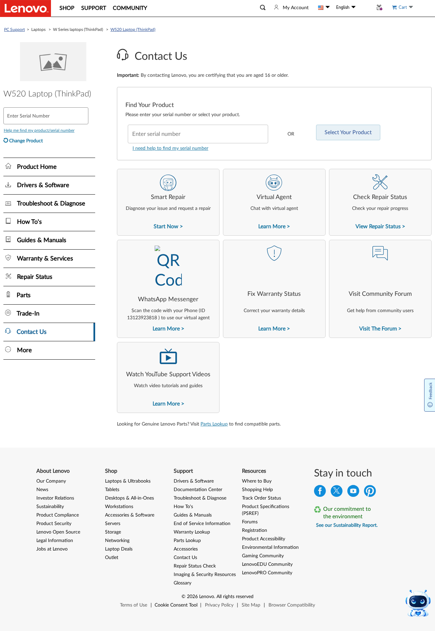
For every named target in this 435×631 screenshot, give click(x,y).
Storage (113, 532)
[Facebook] (320, 493)
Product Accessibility (263, 539)
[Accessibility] (364, 7)
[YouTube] (353, 493)
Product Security (53, 523)
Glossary (182, 583)
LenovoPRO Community (267, 573)
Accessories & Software (129, 515)
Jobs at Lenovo (52, 549)
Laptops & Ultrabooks (128, 481)
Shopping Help (257, 489)
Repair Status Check (195, 566)
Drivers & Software (194, 481)
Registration (254, 530)
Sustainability (50, 506)
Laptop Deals (119, 549)
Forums (250, 522)
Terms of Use (133, 605)
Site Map (251, 605)
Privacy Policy (219, 605)
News (42, 489)
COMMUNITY (130, 8)
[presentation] (168, 202)
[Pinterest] (370, 493)
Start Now (166, 226)
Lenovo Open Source (58, 532)
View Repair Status (378, 226)
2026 (192, 596)
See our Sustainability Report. (347, 525)
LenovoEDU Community (267, 564)
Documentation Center (198, 489)
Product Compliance (57, 515)
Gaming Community (263, 556)
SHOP (66, 8)
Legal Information (54, 540)
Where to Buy (257, 481)
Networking (117, 540)
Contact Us (185, 557)
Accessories (186, 549)
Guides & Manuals (193, 515)
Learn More (271, 226)
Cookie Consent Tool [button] (176, 605)
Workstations (119, 506)
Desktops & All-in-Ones (129, 498)
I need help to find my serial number (170, 148)
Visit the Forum (378, 328)
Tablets (112, 489)
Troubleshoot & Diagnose (200, 498)
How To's (183, 506)
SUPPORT (93, 8)
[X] (337, 493)
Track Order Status (261, 498)
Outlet (111, 557)
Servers (112, 523)
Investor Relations (55, 498)
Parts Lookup (214, 424)
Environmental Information (270, 547)
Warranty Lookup (192, 532)
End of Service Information (202, 523)
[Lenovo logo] (25, 8)
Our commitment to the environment (347, 512)
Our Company (51, 481)
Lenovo (206, 596)
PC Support (14, 30)
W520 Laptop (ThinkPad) (132, 30)
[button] (262, 7)
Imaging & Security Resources (205, 574)
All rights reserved (235, 596)
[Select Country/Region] (324, 7)
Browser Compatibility (291, 605)
